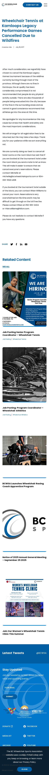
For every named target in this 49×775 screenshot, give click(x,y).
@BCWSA (41, 653)
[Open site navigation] (45, 4)
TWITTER (31, 736)
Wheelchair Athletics (20, 415)
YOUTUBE (31, 745)
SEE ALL (6, 267)
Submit (9, 696)
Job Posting (6, 339)
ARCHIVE (6, 745)
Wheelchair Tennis (19, 339)
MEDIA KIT (7, 736)
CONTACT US (32, 5)
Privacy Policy (29, 762)
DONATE (6, 726)
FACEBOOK (32, 726)
